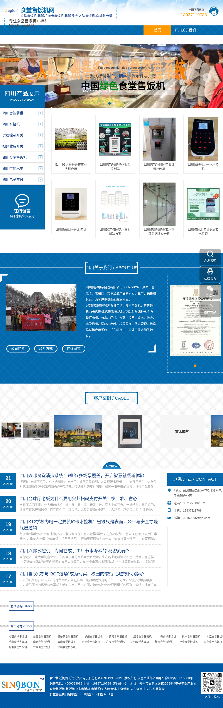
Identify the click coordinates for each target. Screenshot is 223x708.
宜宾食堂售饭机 (91, 641)
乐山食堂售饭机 (18, 641)
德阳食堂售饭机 (118, 636)
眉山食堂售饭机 (66, 641)
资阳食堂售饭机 (213, 641)
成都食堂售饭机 (18, 636)
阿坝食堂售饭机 (18, 647)
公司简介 (18, 349)
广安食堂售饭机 (115, 641)
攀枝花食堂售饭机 (67, 636)
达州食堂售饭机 (140, 641)
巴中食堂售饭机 (188, 641)
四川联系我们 (125, 39)
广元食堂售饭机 (167, 636)
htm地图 (97, 694)
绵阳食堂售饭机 (142, 636)
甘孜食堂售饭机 (42, 647)
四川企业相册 (97, 39)
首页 (157, 30)
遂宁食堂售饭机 (191, 636)
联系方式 (46, 349)
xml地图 (85, 694)
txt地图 (108, 694)
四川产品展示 (13, 39)
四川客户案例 (69, 39)
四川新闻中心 (41, 39)
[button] (109, 103)
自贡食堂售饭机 (42, 636)
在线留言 (74, 349)
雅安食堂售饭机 (164, 641)
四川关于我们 (185, 30)
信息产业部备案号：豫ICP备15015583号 (165, 678)
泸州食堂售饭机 (93, 636)
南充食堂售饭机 (42, 641)
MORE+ (111, 466)
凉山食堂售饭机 (66, 647)
